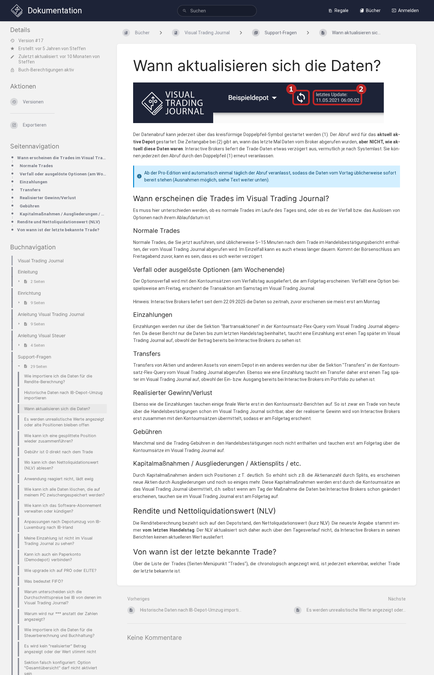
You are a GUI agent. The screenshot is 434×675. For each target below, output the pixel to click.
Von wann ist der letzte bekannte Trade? (58, 229)
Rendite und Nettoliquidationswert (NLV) (58, 222)
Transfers (30, 189)
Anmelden (408, 10)
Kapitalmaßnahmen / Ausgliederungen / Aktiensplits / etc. (63, 214)
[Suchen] (184, 11)
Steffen (78, 48)
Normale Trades (36, 165)
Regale (342, 10)
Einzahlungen (33, 182)
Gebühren (29, 206)
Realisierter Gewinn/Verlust (48, 197)
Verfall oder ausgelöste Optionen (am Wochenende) (63, 174)
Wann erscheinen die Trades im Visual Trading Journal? (62, 157)
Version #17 (30, 40)
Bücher (373, 10)
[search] (217, 10)
